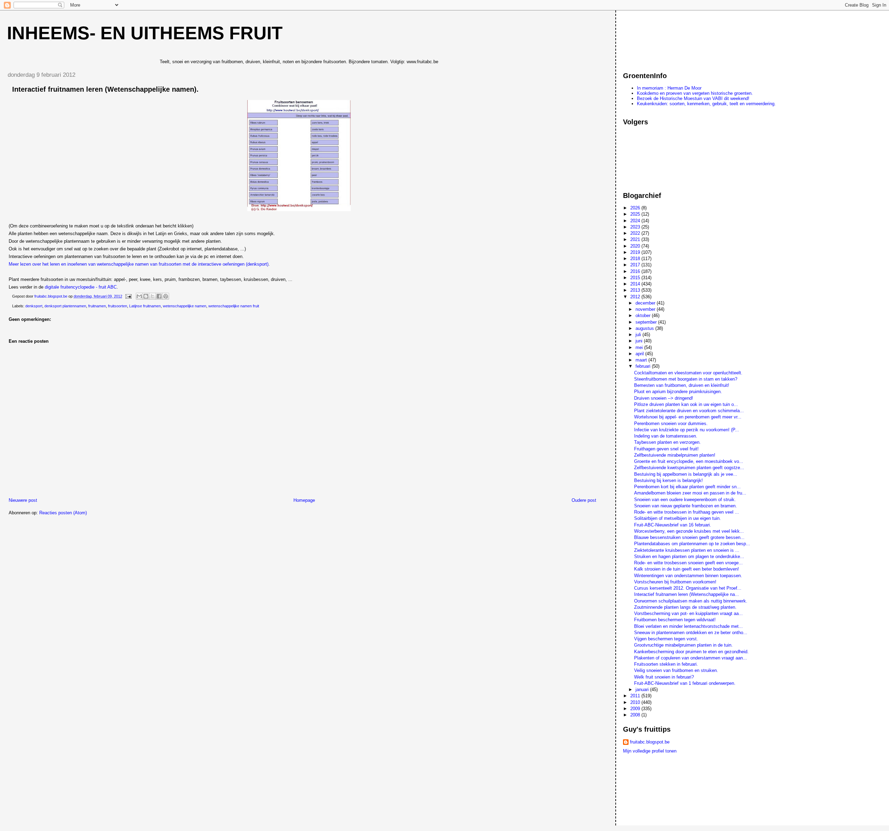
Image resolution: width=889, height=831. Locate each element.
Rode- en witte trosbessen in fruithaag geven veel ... (686, 512)
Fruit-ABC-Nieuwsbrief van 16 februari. (672, 524)
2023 (635, 227)
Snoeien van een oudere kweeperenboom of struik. (685, 499)
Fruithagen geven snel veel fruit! (666, 448)
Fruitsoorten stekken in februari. (666, 664)
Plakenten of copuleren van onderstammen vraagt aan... (690, 657)
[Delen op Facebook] (159, 296)
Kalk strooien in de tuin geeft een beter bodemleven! (686, 569)
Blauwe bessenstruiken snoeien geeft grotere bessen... (689, 537)
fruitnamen (97, 306)
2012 (635, 296)
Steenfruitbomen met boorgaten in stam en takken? (685, 379)
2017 (635, 264)
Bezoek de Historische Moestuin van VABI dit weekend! (693, 98)
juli (638, 334)
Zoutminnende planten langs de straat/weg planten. (685, 607)
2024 (635, 220)
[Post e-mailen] (128, 296)
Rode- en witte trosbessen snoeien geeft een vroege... (688, 562)
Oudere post (584, 500)
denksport (33, 306)
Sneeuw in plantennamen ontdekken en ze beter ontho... (690, 632)
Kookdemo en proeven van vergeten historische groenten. (695, 93)
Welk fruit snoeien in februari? (664, 677)
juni (639, 340)
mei (639, 347)
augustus (645, 328)
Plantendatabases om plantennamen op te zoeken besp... (692, 543)
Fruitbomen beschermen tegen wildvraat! (675, 619)
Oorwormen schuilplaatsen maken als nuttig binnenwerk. (690, 601)
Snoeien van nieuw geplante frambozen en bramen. (685, 505)
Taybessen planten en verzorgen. (667, 442)
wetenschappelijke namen (184, 306)
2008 (635, 714)
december (646, 303)
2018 (635, 258)
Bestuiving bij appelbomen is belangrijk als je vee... (685, 474)
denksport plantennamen (65, 306)
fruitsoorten (117, 306)
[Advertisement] (654, 38)
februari (643, 366)
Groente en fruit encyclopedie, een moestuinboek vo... (688, 461)
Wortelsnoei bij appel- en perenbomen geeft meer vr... (687, 416)
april (640, 353)
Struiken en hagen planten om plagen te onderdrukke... (689, 556)
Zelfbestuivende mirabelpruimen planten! (674, 455)
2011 (635, 695)
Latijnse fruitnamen (145, 306)
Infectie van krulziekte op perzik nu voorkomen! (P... (686, 429)
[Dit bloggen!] (145, 296)
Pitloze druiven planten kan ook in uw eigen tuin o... (686, 404)
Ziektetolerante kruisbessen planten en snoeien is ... (686, 550)
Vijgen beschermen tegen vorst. (666, 638)
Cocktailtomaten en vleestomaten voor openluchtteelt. (688, 372)
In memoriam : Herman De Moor (669, 88)
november (646, 309)
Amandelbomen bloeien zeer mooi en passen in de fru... (690, 493)
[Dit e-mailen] (139, 296)
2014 (635, 283)
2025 (635, 214)
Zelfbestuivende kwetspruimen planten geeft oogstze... (689, 467)
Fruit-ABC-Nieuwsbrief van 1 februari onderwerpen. (685, 683)
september (646, 322)
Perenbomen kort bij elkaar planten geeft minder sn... (687, 486)
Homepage (304, 500)
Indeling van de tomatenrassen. (665, 436)
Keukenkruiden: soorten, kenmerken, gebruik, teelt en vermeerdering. (706, 103)
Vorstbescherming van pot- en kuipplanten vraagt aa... (688, 613)
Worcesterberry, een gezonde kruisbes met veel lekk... (689, 531)
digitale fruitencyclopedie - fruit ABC (81, 287)
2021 (635, 239)
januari (642, 689)
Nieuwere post (23, 500)
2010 (635, 702)
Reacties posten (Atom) (63, 512)
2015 (635, 277)
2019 (635, 252)
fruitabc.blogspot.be (650, 742)
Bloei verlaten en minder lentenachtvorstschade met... (688, 626)
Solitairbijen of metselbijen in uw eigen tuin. (677, 518)
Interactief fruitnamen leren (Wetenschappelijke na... (686, 594)
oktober (643, 315)
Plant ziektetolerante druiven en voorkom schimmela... (689, 410)
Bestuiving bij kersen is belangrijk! (668, 480)
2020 (635, 246)
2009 (635, 708)
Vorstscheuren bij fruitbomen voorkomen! (675, 581)
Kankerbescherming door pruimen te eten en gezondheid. (691, 651)
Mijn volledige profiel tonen (649, 751)
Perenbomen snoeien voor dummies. (671, 423)
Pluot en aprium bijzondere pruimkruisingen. (678, 391)
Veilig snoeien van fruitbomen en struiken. (676, 670)
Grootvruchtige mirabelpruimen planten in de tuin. (683, 645)
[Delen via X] (152, 296)
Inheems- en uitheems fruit (145, 33)
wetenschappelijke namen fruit (233, 306)
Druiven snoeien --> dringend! (663, 398)
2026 (635, 207)
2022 (635, 233)
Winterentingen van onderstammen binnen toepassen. (688, 575)
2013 (635, 290)
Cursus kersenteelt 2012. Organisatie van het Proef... (687, 588)
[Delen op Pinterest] (165, 296)
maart (641, 360)
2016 (635, 271)
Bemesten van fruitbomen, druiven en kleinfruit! (681, 385)
